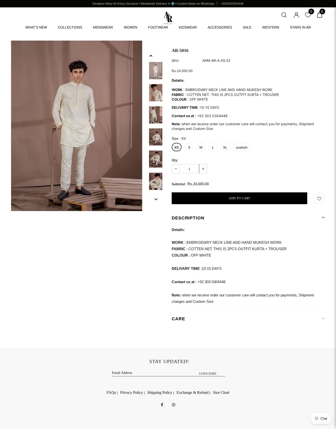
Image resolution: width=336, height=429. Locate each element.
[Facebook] (162, 404)
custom (241, 147)
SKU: (175, 60)
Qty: (175, 160)
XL (225, 147)
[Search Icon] (284, 14)
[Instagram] (173, 404)
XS (176, 147)
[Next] (155, 199)
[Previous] (151, 55)
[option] (76, 126)
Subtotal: (179, 184)
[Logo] (168, 18)
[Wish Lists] (319, 198)
